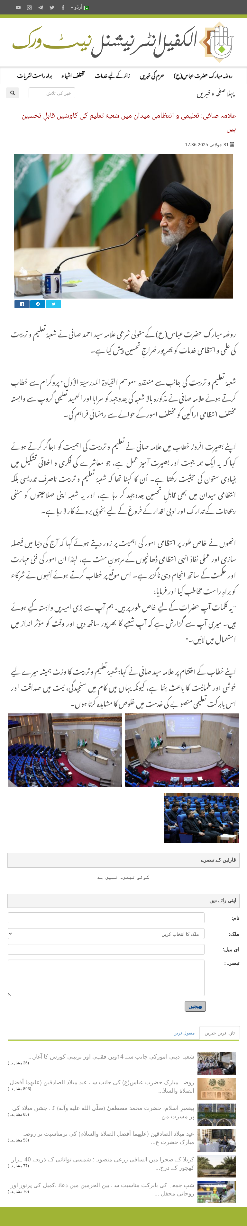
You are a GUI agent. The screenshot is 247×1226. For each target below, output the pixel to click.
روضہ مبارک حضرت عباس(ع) (203, 74)
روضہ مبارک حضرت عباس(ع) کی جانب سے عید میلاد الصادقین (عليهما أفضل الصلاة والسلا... (102, 1086)
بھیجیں (195, 1006)
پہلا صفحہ (225, 92)
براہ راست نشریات (34, 74)
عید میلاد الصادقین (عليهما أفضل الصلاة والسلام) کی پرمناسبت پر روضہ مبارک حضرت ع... (108, 1137)
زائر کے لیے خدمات (112, 74)
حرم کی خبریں (152, 74)
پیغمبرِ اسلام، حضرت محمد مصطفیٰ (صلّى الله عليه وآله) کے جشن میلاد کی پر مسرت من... (103, 1111)
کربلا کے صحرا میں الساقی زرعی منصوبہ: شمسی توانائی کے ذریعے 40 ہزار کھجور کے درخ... (103, 1163)
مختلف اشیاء (73, 74)
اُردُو (78, 7)
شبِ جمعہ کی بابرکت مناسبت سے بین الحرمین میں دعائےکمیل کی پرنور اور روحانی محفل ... (102, 1188)
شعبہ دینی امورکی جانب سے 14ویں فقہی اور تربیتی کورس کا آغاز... (111, 1056)
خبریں (204, 92)
